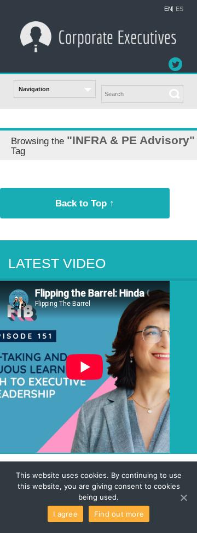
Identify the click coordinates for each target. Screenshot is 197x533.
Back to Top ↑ (84, 203)
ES (179, 9)
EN (168, 9)
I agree (65, 514)
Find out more (119, 514)
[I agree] (183, 497)
